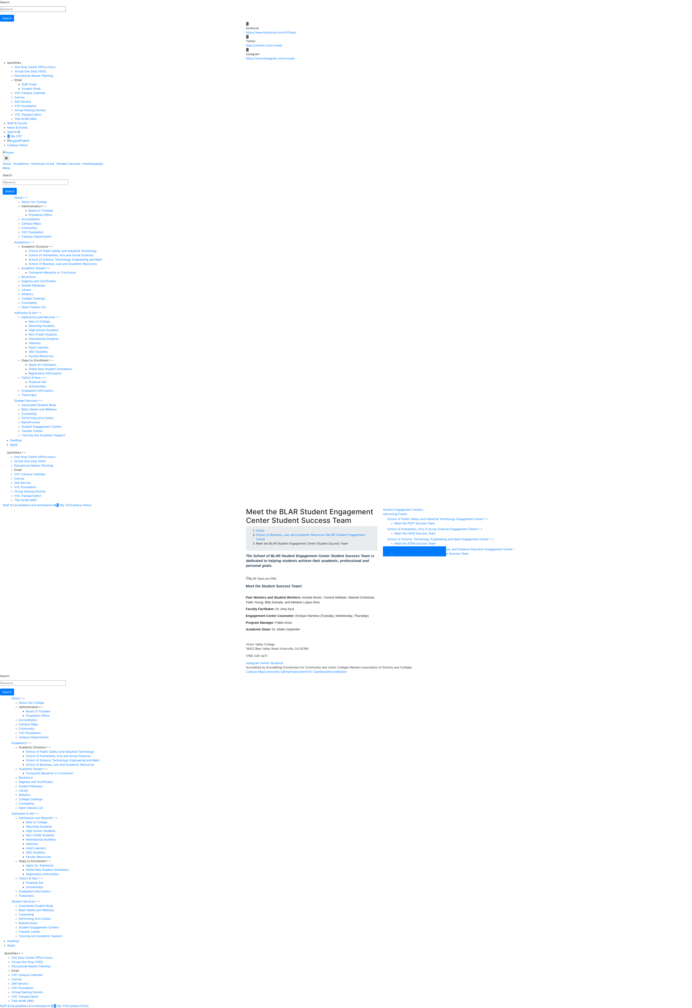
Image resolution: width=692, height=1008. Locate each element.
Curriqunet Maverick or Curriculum (52, 272)
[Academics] (33, 242)
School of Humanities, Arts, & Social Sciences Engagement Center (432, 529)
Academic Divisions (34, 246)
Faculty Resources (41, 356)
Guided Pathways (33, 285)
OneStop (89, 163)
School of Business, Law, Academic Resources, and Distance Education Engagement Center (449, 549)
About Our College (34, 202)
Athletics (27, 294)
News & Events (17, 127)
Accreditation (30, 219)
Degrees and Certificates (38, 281)
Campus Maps (31, 223)
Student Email (31, 88)
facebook (276, 663)
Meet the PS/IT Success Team (414, 523)
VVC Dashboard (317, 671)
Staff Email (29, 84)
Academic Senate (33, 268)
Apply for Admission (42, 364)
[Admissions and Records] (59, 317)
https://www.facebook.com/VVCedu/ (271, 32)
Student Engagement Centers (41, 426)
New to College (39, 321)
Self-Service (22, 101)
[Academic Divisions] (52, 246)
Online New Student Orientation (50, 369)
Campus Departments (36, 236)
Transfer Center (32, 431)
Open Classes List (33, 307)
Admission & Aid (43, 163)
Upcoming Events (395, 514)
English (25, 140)
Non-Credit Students (43, 334)
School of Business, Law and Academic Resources (63, 264)
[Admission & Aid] (40, 313)
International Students (44, 339)
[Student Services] (41, 400)
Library (26, 290)
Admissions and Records (38, 317)
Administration (31, 206)
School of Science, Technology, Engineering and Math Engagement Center (438, 539)
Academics (22, 163)
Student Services (69, 163)
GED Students (38, 351)
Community (29, 228)
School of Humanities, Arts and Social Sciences (61, 255)
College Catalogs (33, 298)
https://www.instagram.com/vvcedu (270, 58)
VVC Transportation (27, 114)
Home (260, 530)
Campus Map (255, 671)
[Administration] (45, 206)
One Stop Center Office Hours (35, 67)
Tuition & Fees (30, 377)
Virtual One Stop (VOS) (30, 71)
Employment (298, 671)
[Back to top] (1, 635)
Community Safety (276, 671)
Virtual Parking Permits (30, 110)
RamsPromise (30, 422)
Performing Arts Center (37, 418)
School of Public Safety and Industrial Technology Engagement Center (435, 519)
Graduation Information (37, 390)
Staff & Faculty (17, 123)
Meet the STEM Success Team (415, 543)
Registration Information (45, 373)
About (7, 163)
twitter (264, 663)
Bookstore (28, 277)
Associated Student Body (38, 405)
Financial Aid (37, 382)
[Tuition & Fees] (44, 377)
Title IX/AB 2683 (25, 119)
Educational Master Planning (33, 75)
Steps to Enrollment (34, 360)
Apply (99, 163)
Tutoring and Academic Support (43, 435)
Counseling (29, 302)
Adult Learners (38, 347)
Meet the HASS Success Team (415, 533)
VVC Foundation (25, 106)
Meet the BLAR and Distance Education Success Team (431, 553)
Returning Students (42, 326)
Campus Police (17, 145)
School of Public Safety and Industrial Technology (63, 251)
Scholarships (37, 386)
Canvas (19, 97)
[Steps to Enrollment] (52, 360)
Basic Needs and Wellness (39, 409)
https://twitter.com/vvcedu (264, 45)
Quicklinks (14, 452)
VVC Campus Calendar (30, 93)
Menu (6, 168)
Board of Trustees (41, 210)
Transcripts (29, 395)
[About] (26, 197)
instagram (253, 663)
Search (4, 2)
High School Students (43, 330)
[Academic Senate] (49, 268)
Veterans (35, 343)
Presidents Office (40, 215)
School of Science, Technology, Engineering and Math (65, 259)
